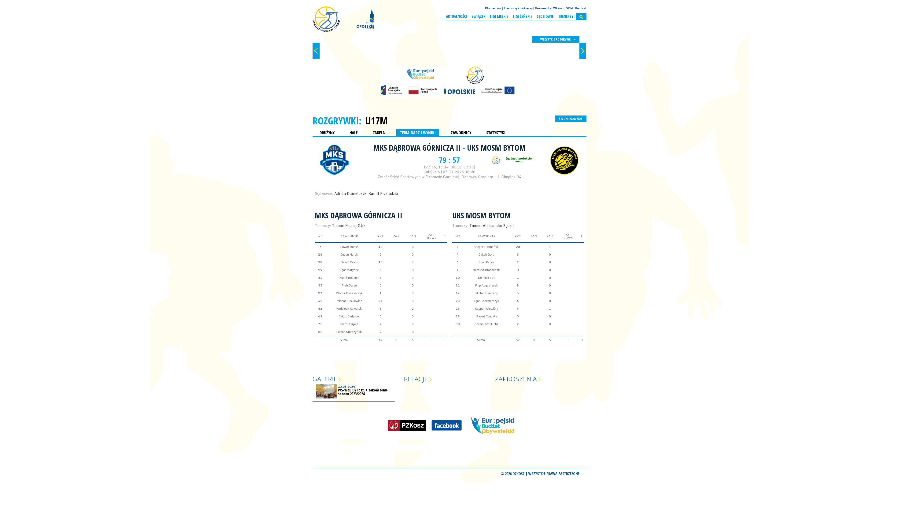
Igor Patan (486, 262)
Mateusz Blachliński (486, 269)
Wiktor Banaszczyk (349, 293)
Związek (478, 16)
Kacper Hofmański (486, 246)
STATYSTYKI (495, 132)
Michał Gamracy (486, 293)
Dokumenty (543, 8)
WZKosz (558, 8)
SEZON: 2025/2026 (571, 118)
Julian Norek (349, 254)
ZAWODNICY (461, 132)
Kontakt (580, 8)
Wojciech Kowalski (349, 308)
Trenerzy (565, 16)
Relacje (416, 378)
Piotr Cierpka (349, 324)
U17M (376, 120)
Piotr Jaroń (349, 285)
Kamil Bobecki (349, 277)
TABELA (379, 132)
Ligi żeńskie (522, 16)
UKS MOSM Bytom (496, 147)
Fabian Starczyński (349, 331)
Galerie (325, 378)
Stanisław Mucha (486, 324)
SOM (569, 8)
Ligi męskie (499, 16)
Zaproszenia (516, 378)
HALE (354, 132)
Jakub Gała (486, 254)
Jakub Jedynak (349, 316)
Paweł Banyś (349, 246)
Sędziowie (545, 16)
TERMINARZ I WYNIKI (418, 132)
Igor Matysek (349, 269)
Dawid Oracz (349, 262)
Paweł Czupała (486, 316)
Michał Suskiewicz (349, 300)
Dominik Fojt (486, 277)
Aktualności (456, 16)
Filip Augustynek (486, 285)
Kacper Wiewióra (486, 308)
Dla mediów (493, 8)
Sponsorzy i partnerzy (518, 8)
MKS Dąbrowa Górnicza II (418, 147)
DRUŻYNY (327, 132)
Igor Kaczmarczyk (486, 300)
